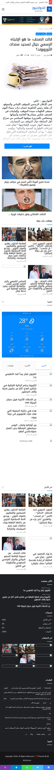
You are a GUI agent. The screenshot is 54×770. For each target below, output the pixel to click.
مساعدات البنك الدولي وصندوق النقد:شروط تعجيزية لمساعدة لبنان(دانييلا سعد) (28, 718)
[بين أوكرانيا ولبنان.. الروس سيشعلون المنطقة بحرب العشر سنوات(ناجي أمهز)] (45, 428)
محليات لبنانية (40, 34)
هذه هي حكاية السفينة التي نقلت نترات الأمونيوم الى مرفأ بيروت (21, 414)
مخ (50, 713)
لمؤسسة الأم (35, 703)
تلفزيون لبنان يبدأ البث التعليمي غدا (20, 375)
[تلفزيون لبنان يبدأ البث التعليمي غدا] (45, 377)
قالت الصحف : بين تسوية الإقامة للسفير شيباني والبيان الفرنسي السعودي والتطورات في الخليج (40, 286)
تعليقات (11, 365)
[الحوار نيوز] (42, 9)
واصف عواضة (40, 734)
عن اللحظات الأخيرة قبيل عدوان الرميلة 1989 (21, 401)
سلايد (5, 698)
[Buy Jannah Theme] (27, 20)
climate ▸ (27, 356)
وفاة (31, 734)
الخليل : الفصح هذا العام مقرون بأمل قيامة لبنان (26, 688)
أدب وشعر (47, 624)
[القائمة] (3, 10)
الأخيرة (27, 365)
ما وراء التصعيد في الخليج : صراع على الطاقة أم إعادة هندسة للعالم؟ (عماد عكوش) (40, 559)
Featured (47, 688)
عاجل (44, 703)
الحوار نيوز (47, 55)
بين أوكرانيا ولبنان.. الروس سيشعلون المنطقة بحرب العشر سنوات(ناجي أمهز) (21, 428)
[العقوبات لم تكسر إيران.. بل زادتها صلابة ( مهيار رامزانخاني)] (44, 669)
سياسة (40, 29)
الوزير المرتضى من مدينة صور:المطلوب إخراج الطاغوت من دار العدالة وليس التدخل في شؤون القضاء (27, 693)
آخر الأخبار (47, 620)
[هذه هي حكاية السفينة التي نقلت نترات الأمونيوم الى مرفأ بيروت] (45, 414)
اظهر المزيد (27, 146)
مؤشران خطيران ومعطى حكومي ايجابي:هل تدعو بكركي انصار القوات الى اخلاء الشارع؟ (28, 708)
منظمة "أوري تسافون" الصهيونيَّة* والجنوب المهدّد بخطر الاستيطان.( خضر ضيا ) (28, 729)
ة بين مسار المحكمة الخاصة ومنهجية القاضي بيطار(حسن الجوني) (30, 698)
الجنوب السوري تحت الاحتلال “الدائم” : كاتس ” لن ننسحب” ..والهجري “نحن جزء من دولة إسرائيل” (40, 248)
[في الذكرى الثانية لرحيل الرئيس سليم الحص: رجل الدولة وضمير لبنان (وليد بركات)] (44, 648)
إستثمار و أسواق (45, 628)
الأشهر (43, 365)
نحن (49, 734)
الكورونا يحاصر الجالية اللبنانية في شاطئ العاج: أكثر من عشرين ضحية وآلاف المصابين (19, 388)
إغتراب (48, 632)
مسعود (48, 724)
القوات (6, 688)
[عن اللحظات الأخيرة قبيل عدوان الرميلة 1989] (45, 403)
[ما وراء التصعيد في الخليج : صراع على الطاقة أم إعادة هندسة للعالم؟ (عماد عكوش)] (40, 544)
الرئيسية (47, 29)
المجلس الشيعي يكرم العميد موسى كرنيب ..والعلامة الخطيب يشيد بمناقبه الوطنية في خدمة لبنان (14, 286)
